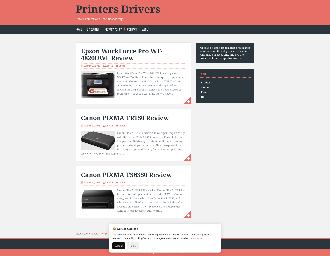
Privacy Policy (113, 29)
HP (203, 97)
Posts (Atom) (99, 233)
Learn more (196, 238)
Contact (132, 29)
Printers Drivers (118, 9)
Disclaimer (93, 29)
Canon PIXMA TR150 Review (125, 118)
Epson (122, 66)
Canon (122, 125)
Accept (119, 245)
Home (79, 29)
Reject (132, 245)
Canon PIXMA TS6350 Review (126, 175)
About (146, 29)
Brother (205, 82)
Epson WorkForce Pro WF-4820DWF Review (122, 54)
